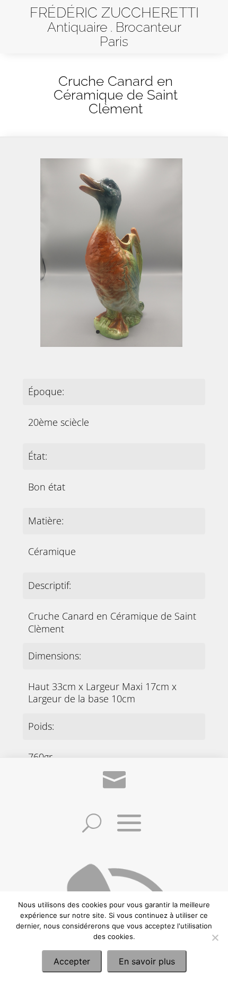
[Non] (214, 937)
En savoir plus (147, 961)
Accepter (72, 961)
